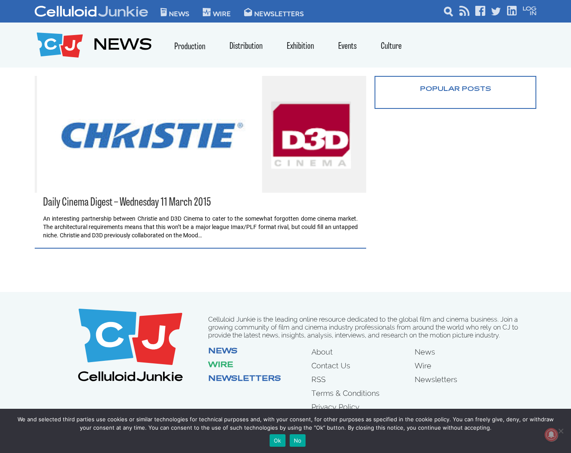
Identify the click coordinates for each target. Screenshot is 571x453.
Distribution (246, 46)
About (322, 351)
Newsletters (279, 13)
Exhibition (300, 46)
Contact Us (330, 365)
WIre (222, 13)
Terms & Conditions (345, 393)
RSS (318, 379)
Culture (391, 46)
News (179, 13)
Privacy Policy (335, 407)
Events (347, 46)
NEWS (122, 46)
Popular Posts (455, 89)
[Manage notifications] (551, 434)
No (298, 440)
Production (189, 47)
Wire (220, 365)
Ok (277, 440)
